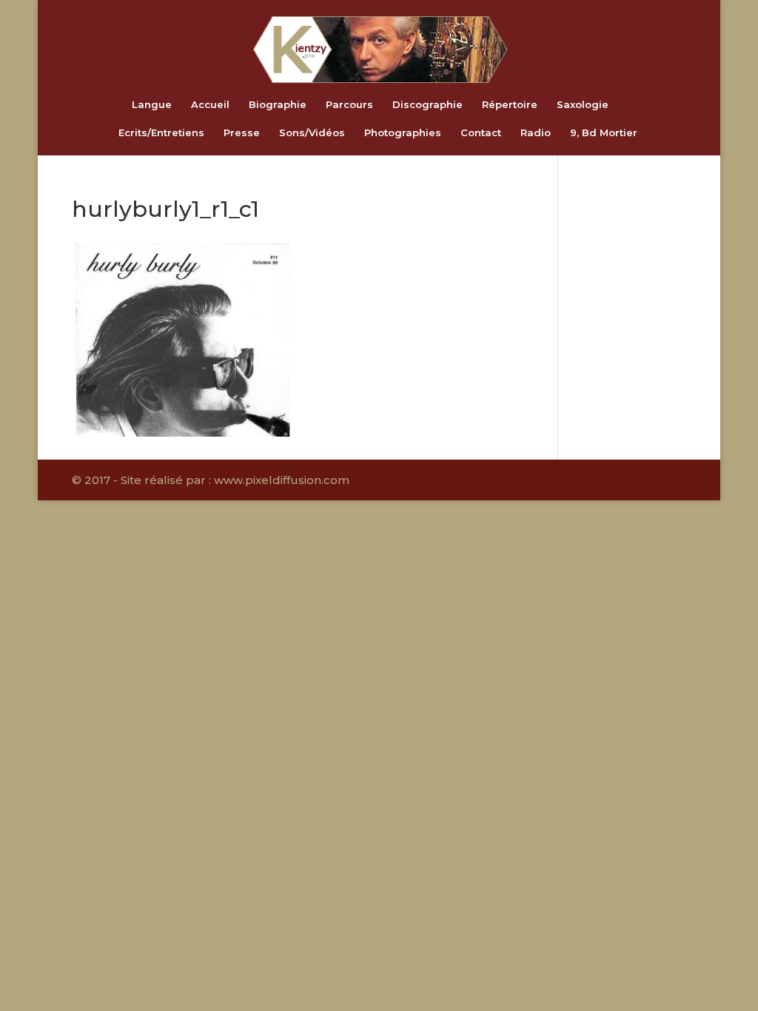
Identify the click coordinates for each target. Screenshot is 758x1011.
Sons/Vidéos (312, 132)
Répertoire (509, 104)
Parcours (349, 104)
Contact (480, 132)
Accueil (210, 104)
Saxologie (582, 104)
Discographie (427, 104)
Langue (152, 104)
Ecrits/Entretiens (161, 132)
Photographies (402, 132)
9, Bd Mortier (603, 132)
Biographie (277, 104)
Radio (535, 132)
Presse (242, 132)
